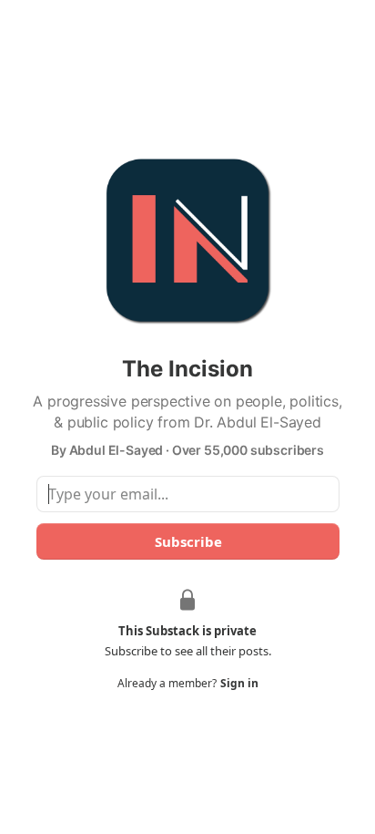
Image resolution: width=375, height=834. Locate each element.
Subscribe (187, 541)
